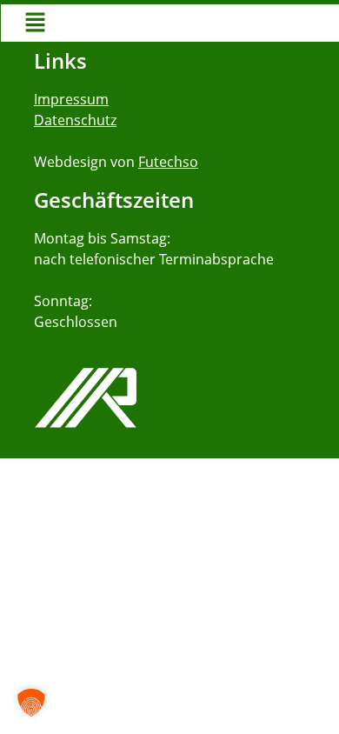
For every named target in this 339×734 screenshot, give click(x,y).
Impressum (71, 99)
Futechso (168, 161)
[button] (35, 23)
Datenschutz (75, 120)
